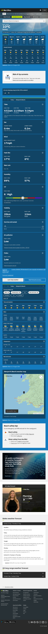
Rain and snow (32, 292)
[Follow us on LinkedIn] (43, 622)
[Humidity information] (42, 174)
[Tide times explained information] (42, 104)
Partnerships (15, 613)
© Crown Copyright (43, 626)
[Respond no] (9, 93)
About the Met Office (17, 605)
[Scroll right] (43, 47)
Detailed (17, 17)
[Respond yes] (5, 93)
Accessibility (25, 607)
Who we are (15, 607)
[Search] (43, 21)
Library (24, 600)
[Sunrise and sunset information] (42, 221)
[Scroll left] (40, 47)
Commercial (15, 608)
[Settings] (40, 10)
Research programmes (27, 590)
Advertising (36, 602)
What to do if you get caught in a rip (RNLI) (23, 80)
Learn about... (15, 600)
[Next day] (8, 100)
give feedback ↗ (31, 14)
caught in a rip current (23, 441)
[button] (24, 393)
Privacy (24, 611)
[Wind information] (43, 311)
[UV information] (42, 186)
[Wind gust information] (42, 136)
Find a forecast (16, 592)
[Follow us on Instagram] (40, 622)
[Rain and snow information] (43, 356)
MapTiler (35, 413)
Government (36, 592)
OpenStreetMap (41, 413)
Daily (7, 17)
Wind (5, 292)
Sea (25, 292)
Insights (35, 600)
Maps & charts (16, 595)
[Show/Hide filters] (44, 289)
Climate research (26, 595)
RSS (24, 613)
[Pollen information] (42, 253)
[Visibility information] (42, 207)
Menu (44, 10)
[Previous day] (5, 100)
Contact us (15, 615)
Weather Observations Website (5, 601)
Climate (14, 597)
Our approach (26, 592)
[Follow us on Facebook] (35, 622)
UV (13, 295)
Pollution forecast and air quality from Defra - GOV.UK (16, 247)
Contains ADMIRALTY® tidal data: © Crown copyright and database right (28, 269)
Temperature (14, 292)
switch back (39, 14)
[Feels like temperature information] (42, 152)
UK (36, 17)
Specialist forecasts (17, 598)
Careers (14, 611)
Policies (24, 605)
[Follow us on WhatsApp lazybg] (46, 622)
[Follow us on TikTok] (37, 622)
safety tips (19, 436)
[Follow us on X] (29, 622)
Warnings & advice (16, 594)
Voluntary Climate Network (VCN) (4, 604)
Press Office (15, 610)
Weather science (26, 594)
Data (35, 597)
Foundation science (27, 598)
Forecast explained (7, 275)
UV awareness (7, 202)
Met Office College (4, 592)
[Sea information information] (42, 122)
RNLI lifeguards (30, 434)
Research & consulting (38, 598)
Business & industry (37, 595)
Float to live (14, 443)
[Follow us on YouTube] (32, 622)
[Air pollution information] (42, 235)
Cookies (24, 608)
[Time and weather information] (43, 302)
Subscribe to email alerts (16, 617)
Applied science (26, 597)
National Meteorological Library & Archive (5, 596)
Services (35, 590)
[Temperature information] (43, 341)
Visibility (20, 295)
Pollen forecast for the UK (10, 265)
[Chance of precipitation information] (42, 165)
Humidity (7, 295)
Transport (36, 594)
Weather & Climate (17, 590)
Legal (24, 610)
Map (27, 17)
